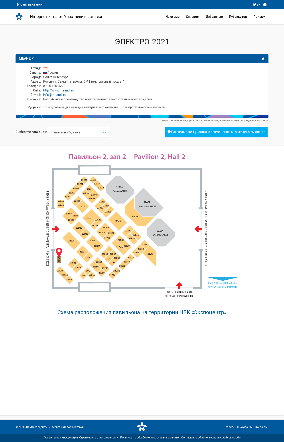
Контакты (261, 427)
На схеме (172, 16)
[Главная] (21, 16)
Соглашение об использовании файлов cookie (211, 437)
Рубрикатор (238, 16)
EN (258, 4)
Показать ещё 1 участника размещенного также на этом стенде (218, 132)
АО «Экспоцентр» (36, 427)
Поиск (258, 16)
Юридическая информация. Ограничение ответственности (80, 437)
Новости (229, 427)
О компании (244, 427)
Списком (192, 16)
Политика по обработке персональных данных (149, 437)
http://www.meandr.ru (58, 90)
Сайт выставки (31, 4)
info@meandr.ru (54, 95)
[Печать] (264, 4)
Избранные (214, 16)
